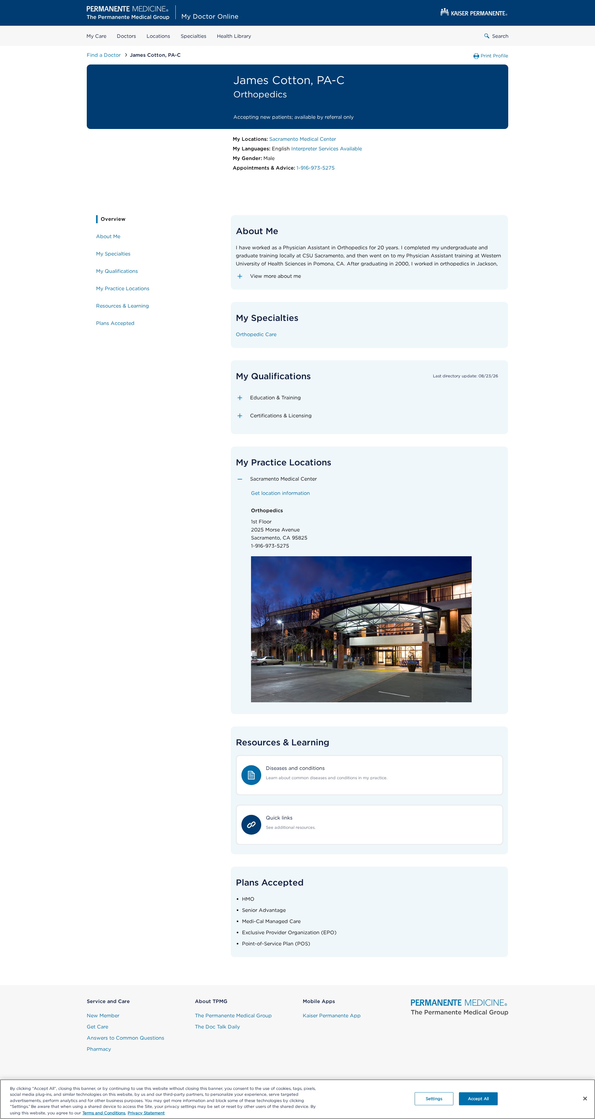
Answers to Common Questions (125, 1038)
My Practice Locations (122, 288)
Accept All (478, 1098)
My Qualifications (117, 271)
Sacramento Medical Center (302, 139)
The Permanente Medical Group (233, 1016)
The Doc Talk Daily (217, 1027)
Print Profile (494, 56)
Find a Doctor (104, 55)
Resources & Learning (122, 306)
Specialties (193, 36)
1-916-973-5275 (316, 168)
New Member (103, 1016)
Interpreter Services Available (326, 149)
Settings (434, 1098)
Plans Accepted (115, 323)
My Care (96, 36)
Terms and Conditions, (104, 1112)
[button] (369, 276)
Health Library (234, 36)
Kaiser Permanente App (332, 1016)
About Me (108, 236)
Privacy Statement (146, 1112)
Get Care (97, 1027)
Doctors (126, 36)
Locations (158, 36)
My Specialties (113, 254)
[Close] (585, 1098)
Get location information (280, 493)
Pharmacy (99, 1049)
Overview (113, 219)
